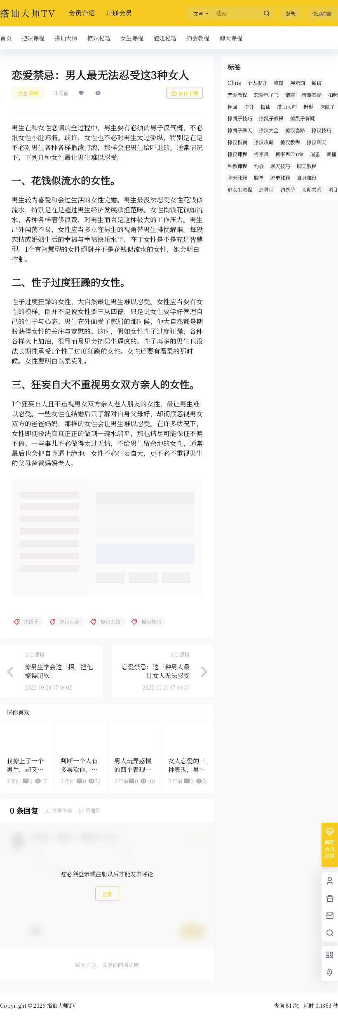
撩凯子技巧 (240, 118)
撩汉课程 (237, 153)
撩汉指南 (237, 141)
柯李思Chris (289, 153)
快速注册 (322, 13)
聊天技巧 (280, 165)
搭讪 (265, 106)
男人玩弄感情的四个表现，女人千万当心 (132, 769)
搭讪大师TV (61, 1005)
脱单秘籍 (280, 177)
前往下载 (188, 92)
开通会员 (119, 13)
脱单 (259, 177)
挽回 (232, 106)
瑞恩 (315, 153)
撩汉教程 (290, 141)
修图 (279, 82)
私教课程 (237, 165)
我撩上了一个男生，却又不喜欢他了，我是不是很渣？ (25, 773)
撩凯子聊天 (240, 130)
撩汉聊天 (316, 141)
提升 (249, 106)
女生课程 (28, 92)
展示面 (297, 82)
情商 (290, 94)
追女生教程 (240, 189)
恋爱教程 (237, 94)
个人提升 (257, 82)
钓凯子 (287, 189)
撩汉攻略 (264, 141)
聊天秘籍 (237, 177)
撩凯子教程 (271, 118)
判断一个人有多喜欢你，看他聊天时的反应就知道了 (79, 773)
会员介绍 (81, 13)
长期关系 (312, 189)
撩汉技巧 (321, 130)
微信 (317, 82)
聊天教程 (307, 165)
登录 (291, 13)
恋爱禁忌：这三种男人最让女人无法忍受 (156, 671)
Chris (234, 82)
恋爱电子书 (266, 94)
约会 (259, 165)
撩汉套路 (295, 130)
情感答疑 (312, 94)
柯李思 (261, 153)
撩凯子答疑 (302, 118)
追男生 (266, 189)
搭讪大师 (287, 106)
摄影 (308, 106)
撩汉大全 (269, 130)
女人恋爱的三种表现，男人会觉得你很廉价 (186, 773)
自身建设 (307, 177)
